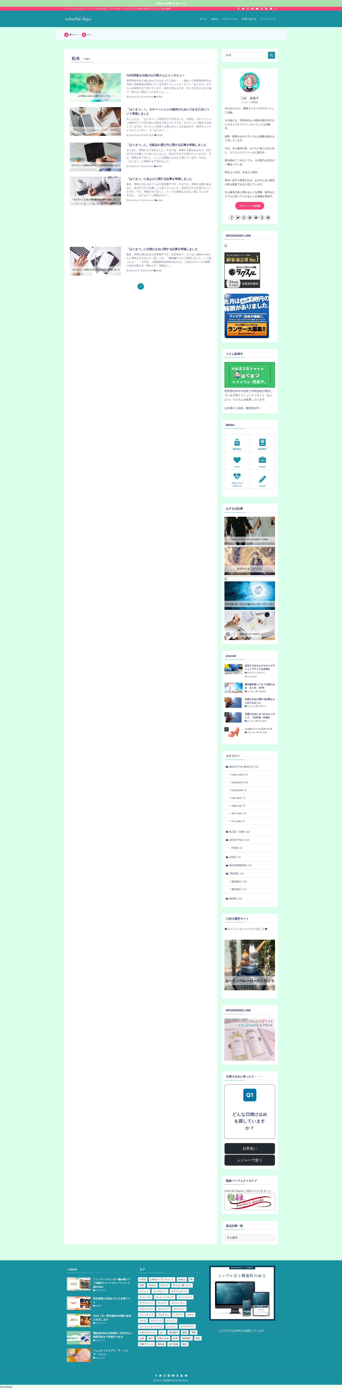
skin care (239, 813)
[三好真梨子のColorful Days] (78, 19)
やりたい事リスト (182, 1285)
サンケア (162, 1302)
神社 (198, 1338)
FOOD (237, 847)
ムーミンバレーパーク (151, 1326)
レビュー (171, 1326)
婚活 (184, 1332)
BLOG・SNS (239, 831)
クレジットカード (164, 1297)
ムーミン (171, 1320)
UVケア (164, 1285)
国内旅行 (239, 881)
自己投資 (173, 1344)
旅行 (150, 1338)
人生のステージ (147, 1332)
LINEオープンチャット (162, 1279)
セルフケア (163, 1308)
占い (162, 1332)
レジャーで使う (249, 1160)
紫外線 (161, 1344)
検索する (271, 55)
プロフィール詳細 (249, 205)
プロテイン (163, 1314)
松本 (175, 1338)
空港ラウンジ (146, 1344)
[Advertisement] (141, 226)
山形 (141, 1338)
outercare (239, 782)
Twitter (152, 1285)
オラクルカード (179, 1291)
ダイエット (179, 1308)
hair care (238, 797)
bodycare (239, 790)
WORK (235, 898)
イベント (144, 1291)
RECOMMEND (240, 865)
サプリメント (146, 1302)
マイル (142, 1320)
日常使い (250, 1148)
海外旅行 (239, 889)
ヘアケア (178, 1314)
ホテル (190, 1314)
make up (238, 805)
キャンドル (145, 1297)
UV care (238, 821)
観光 (184, 1344)
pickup (181, 1279)
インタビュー (160, 1291)
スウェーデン (178, 1302)
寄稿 (193, 1332)
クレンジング (185, 1297)
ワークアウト (187, 1326)
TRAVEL (236, 873)
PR (191, 1279)
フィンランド (146, 1314)
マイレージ (156, 1320)
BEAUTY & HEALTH (243, 766)
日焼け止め (163, 1338)
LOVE (235, 857)
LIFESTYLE (239, 840)
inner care (239, 774)
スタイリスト (146, 1308)
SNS (141, 1285)
